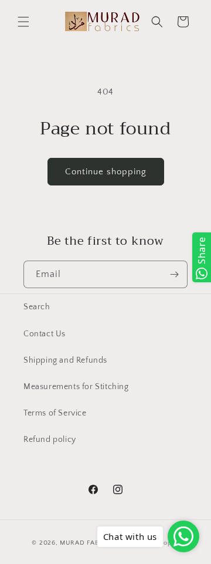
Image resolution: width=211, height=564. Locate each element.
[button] (23, 22)
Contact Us (44, 334)
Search (36, 307)
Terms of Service (55, 413)
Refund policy (49, 439)
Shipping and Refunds (65, 360)
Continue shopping (106, 172)
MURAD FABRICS (87, 542)
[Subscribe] (174, 274)
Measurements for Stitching (76, 386)
